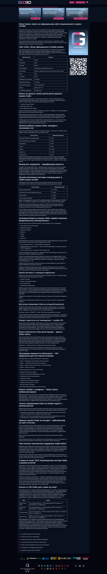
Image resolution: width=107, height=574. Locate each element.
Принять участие (35, 18)
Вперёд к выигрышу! (78, 46)
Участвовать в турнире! (57, 18)
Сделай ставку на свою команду (78, 18)
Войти (71, 2)
